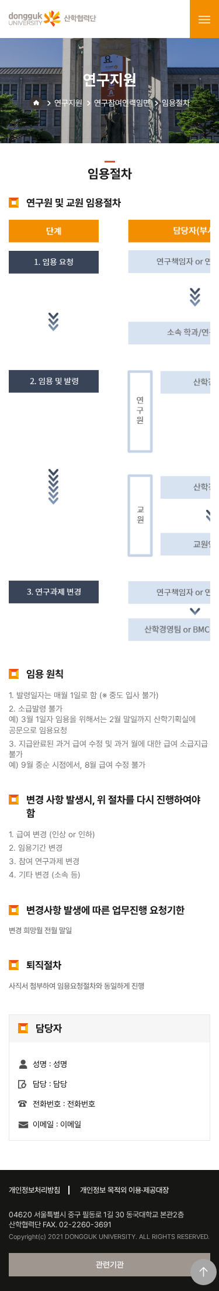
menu (204, 19)
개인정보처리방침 (34, 1190)
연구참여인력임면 (122, 103)
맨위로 (203, 1272)
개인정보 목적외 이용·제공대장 (124, 1190)
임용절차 (176, 103)
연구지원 (68, 103)
